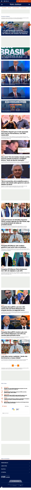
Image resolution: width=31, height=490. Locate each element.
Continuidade (3, 354)
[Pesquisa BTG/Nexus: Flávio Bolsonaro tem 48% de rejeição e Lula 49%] (15, 259)
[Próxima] (18, 365)
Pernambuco (4, 7)
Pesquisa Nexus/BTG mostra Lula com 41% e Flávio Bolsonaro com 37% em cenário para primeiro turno (14, 333)
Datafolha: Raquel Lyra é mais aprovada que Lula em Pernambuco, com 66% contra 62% (14, 133)
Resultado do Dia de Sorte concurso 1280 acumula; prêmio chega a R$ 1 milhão (15, 392)
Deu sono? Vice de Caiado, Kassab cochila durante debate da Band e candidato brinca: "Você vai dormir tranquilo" (15, 158)
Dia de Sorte (6, 390)
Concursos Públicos (16, 7)
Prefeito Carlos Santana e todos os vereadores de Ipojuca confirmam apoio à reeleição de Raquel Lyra (16, 399)
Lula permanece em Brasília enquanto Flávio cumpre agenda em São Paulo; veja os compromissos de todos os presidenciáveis (15, 222)
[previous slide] (1, 24)
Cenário (2, 267)
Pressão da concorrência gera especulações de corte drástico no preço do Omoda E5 (15, 389)
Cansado (2, 155)
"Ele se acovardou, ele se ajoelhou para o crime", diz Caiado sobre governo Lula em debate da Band (15, 182)
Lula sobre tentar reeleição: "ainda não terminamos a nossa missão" (14, 357)
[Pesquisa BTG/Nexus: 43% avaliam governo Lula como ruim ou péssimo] (15, 236)
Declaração (3, 179)
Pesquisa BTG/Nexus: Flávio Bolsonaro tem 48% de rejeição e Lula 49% (14, 270)
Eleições (3, 82)
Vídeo (3, 95)
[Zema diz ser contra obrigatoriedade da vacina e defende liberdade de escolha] (15, 67)
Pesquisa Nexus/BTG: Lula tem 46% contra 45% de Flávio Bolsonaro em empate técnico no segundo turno (13, 308)
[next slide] (29, 24)
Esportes (9, 7)
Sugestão (4, 28)
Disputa (2, 305)
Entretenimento (23, 7)
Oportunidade (6, 394)
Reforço (5, 397)
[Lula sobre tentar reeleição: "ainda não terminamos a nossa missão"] (15, 347)
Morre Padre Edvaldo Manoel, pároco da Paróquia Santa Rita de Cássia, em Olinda (16, 402)
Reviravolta (6, 387)
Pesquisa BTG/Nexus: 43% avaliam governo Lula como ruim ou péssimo (13, 246)
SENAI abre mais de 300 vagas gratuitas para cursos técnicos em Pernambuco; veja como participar (15, 395)
